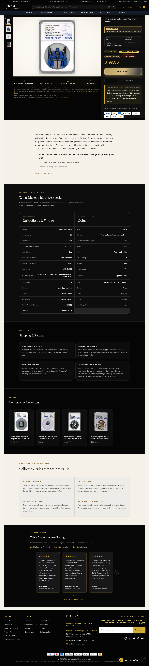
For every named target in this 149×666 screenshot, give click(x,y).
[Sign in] (137, 7)
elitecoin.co (95, 631)
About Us (7, 621)
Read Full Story (43, 174)
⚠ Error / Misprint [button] (112, 56)
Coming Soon (87, 13)
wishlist (128, 81)
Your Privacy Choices (12, 639)
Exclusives (105, 13)
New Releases (67, 13)
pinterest (138, 638)
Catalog (27, 628)
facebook (130, 638)
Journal (121, 13)
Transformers (66, 311)
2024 (125, 229)
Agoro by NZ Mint (120, 252)
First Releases (66, 258)
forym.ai (69, 631)
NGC (70, 263)
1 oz (70, 252)
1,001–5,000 (67, 269)
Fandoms (29, 13)
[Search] (113, 7)
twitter (134, 638)
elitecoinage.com (81, 631)
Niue (125, 241)
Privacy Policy (9, 632)
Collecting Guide (46, 632)
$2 (71, 235)
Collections (47, 13)
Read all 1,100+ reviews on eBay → (74, 599)
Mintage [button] (111, 52)
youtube (142, 638)
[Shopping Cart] (144, 7)
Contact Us (8, 625)
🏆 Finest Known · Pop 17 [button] (128, 52)
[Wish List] (141, 7)
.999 (125, 246)
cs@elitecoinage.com (77, 644)
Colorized (123, 294)
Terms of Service (78, 91)
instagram (126, 638)
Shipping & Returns (11, 628)
